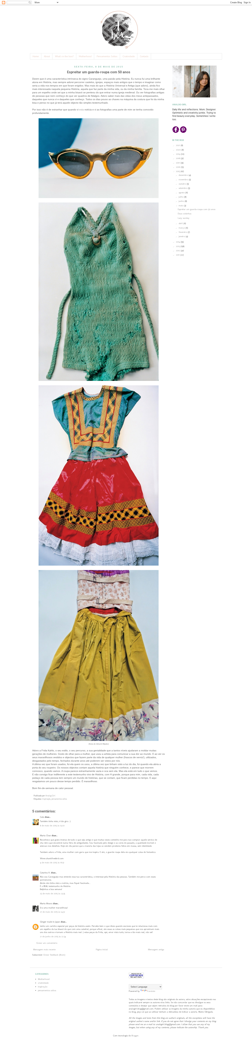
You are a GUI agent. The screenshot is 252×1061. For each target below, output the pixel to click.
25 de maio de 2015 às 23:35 (52, 893)
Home (36, 56)
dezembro (184, 175)
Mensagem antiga (156, 949)
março (182, 227)
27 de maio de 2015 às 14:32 (52, 912)
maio (181, 205)
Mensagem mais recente (44, 949)
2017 (178, 162)
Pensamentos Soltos (107, 56)
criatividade (43, 983)
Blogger (135, 1035)
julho (181, 196)
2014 (178, 242)
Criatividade (129, 56)
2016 (178, 167)
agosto (182, 192)
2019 (178, 154)
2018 (178, 158)
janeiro (182, 236)
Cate (42, 817)
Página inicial (102, 949)
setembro (183, 188)
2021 (178, 145)
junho (182, 201)
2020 (178, 149)
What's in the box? (64, 56)
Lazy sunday (183, 218)
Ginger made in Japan (50, 921)
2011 (178, 255)
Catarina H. (45, 872)
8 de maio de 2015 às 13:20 (52, 825)
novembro (184, 179)
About (47, 56)
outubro (183, 183)
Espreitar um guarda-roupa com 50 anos (196, 209)
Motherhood (85, 56)
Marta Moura (46, 903)
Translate (151, 991)
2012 (178, 250)
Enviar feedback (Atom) (54, 954)
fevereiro (183, 232)
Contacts (144, 56)
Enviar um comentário (47, 943)
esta (81, 109)
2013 (178, 246)
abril (181, 223)
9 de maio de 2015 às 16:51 (52, 862)
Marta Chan (45, 835)
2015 (178, 171)
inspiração (46, 799)
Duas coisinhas (184, 213)
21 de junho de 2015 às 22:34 (53, 936)
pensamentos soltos (59, 799)
